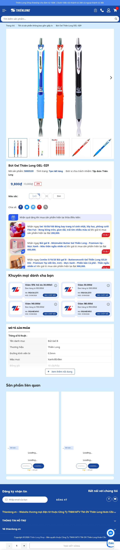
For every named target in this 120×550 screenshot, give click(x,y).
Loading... (32, 453)
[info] (55, 285)
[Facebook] (108, 499)
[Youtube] (115, 499)
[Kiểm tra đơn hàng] (95, 10)
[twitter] (33, 207)
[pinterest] (39, 207)
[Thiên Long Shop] (20, 10)
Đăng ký (61, 499)
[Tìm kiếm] (116, 19)
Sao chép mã (50, 295)
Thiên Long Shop (37, 537)
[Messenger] (110, 533)
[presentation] (9, 77)
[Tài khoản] (108, 10)
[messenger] (27, 207)
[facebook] (20, 207)
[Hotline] (102, 10)
